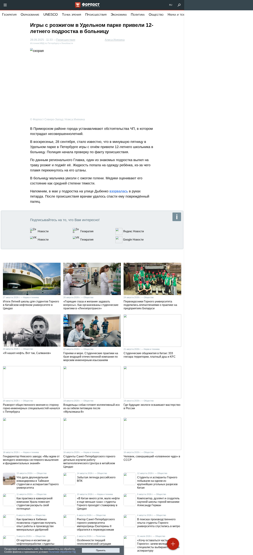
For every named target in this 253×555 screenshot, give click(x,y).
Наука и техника (179, 14)
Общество (156, 14)
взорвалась (118, 191)
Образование (30, 14)
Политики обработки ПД (62, 551)
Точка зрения (71, 14)
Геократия (9, 14)
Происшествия (96, 14)
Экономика (119, 14)
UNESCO (50, 14)
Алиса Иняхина (115, 39)
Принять (101, 550)
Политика (138, 14)
